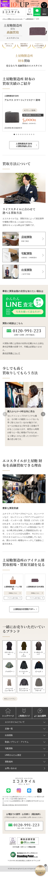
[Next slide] (43, 414)
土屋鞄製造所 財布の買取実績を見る (24, 145)
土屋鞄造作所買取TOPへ (24, 609)
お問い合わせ (11, 768)
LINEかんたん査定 (13, 755)
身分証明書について (11, 353)
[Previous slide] (5, 414)
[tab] (14, 134)
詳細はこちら (13, 593)
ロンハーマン (10, 699)
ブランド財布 (30, 110)
